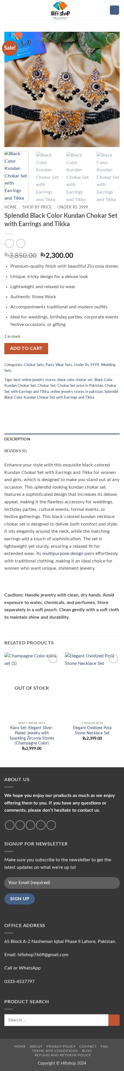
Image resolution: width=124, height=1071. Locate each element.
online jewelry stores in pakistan (76, 391)
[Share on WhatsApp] (7, 409)
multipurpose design (62, 553)
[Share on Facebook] (15, 409)
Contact (88, 1046)
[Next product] (9, 243)
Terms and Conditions (55, 1051)
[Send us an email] (41, 825)
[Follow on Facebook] (9, 825)
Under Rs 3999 (72, 207)
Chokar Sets (34, 365)
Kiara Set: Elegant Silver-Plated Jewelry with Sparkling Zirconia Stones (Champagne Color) (32, 735)
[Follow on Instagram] (20, 825)
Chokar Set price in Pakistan (80, 385)
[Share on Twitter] (29, 409)
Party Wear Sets (59, 365)
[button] (7, 10)
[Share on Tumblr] (64, 409)
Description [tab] (17, 439)
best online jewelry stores (35, 380)
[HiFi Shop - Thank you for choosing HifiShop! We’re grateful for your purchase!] (62, 10)
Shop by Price (37, 207)
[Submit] (114, 1020)
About (36, 1046)
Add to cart (26, 348)
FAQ (104, 1046)
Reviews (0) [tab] (15, 451)
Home (10, 207)
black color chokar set (75, 380)
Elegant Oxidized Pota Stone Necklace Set (92, 730)
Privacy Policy (61, 1046)
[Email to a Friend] (43, 409)
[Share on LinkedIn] (57, 409)
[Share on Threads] (36, 409)
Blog (87, 1051)
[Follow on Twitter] (30, 825)
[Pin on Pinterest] (50, 409)
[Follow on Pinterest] (51, 825)
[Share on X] (22, 409)
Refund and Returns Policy (63, 1055)
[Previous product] (20, 243)
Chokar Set (46, 385)
